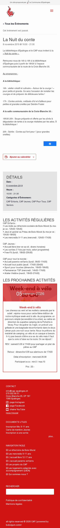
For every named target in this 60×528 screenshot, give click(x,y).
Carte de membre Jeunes (18, 430)
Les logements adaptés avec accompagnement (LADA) (21, 469)
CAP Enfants (12, 201)
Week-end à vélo (30, 307)
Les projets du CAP (17, 464)
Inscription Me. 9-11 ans (17, 427)
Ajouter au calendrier (20, 156)
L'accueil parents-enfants (21, 461)
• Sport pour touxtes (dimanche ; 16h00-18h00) (25, 267)
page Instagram (17, 402)
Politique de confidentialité (19, 500)
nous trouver (12, 413)
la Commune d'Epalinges (39, 2)
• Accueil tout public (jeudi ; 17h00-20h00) (23, 264)
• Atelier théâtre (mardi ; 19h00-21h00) (21, 273)
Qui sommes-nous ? (18, 474)
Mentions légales (14, 504)
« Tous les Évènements (16, 23)
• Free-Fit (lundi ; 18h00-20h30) (17, 252)
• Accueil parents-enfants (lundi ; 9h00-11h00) (25, 262)
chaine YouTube (17, 409)
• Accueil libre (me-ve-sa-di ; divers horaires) (24, 247)
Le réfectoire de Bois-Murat (22, 450)
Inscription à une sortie (17, 433)
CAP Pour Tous (39, 201)
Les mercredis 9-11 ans (19, 454)
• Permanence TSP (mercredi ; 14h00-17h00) (24, 270)
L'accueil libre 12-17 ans (20, 457)
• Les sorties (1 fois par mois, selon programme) (26, 250)
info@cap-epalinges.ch (17, 391)
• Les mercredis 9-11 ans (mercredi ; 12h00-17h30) (27, 237)
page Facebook (17, 406)
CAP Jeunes (25, 201)
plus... (51, 436)
